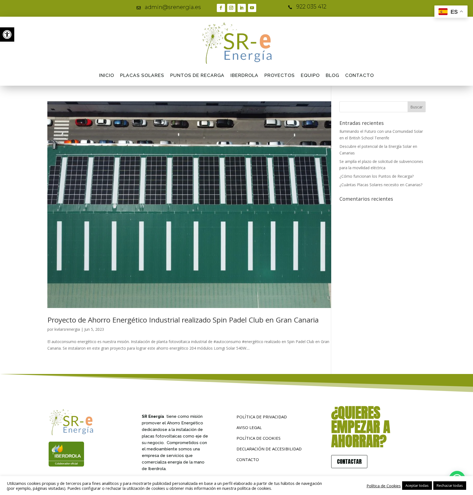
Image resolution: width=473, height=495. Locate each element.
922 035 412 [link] (311, 6)
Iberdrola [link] (244, 75)
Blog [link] (332, 75)
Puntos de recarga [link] (197, 75)
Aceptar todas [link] (417, 485)
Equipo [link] (310, 75)
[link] (7, 34)
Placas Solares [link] (142, 75)
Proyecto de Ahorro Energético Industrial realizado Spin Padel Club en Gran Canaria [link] (183, 320)
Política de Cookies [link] (384, 485)
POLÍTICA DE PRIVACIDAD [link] (261, 416)
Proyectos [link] (279, 75)
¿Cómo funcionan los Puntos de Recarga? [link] (376, 176)
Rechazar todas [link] (450, 485)
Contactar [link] (349, 461)
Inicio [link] (106, 75)
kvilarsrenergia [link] (67, 329)
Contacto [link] (359, 75)
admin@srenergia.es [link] (173, 7)
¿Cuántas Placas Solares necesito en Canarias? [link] (380, 184)
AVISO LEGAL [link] (249, 427)
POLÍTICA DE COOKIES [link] (258, 438)
